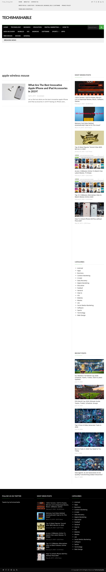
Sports (55, 31)
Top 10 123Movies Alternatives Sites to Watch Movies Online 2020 (88, 196)
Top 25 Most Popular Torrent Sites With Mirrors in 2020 (88, 148)
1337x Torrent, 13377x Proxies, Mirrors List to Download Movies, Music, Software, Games (89, 99)
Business (27, 27)
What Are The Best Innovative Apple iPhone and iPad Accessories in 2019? (47, 88)
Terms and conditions (26, 9)
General (27, 36)
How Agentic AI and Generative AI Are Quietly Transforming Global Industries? (89, 474)
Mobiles (21, 31)
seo (78, 303)
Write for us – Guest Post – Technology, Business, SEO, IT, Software (39, 5)
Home (20, 2)
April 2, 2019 (32, 96)
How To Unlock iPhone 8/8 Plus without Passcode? (88, 220)
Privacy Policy (66, 5)
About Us (26, 2)
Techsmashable (99, 570)
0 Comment (40, 96)
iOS (28, 31)
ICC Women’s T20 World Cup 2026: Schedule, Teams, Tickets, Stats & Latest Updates (88, 377)
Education (37, 27)
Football (80, 288)
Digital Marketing (52, 27)
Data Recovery (9, 31)
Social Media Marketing (85, 305)
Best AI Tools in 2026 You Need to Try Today (88, 450)
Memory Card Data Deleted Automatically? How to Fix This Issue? (87, 124)
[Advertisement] (53, 59)
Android (35, 31)
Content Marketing (83, 276)
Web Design (8, 36)
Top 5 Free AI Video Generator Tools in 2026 (88, 426)
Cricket (79, 278)
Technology (16, 27)
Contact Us (34, 2)
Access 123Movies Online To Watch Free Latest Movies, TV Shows (89, 172)
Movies (18, 36)
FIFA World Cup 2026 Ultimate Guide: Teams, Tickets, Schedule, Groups (87, 402)
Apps (63, 31)
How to (66, 27)
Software (45, 31)
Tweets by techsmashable (11, 502)
